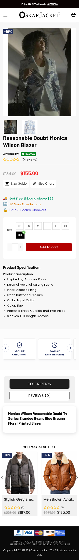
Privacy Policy (23, 541)
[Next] (69, 72)
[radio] (19, 226)
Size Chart (45, 183)
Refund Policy (42, 544)
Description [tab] (39, 383)
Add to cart (49, 247)
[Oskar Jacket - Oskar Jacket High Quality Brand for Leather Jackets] (39, 15)
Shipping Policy (20, 544)
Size (9, 230)
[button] (5, 15)
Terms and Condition (50, 541)
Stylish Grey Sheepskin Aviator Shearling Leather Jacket (19, 499)
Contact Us (62, 544)
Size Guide (18, 183)
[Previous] (9, 72)
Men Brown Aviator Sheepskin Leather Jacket (59, 499)
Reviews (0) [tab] (39, 395)
